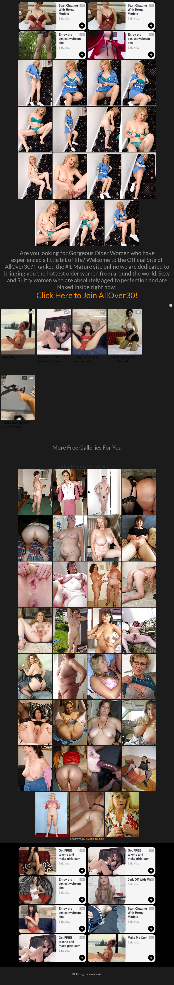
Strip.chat (64, 18)
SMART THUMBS (95, 839)
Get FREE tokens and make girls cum (54, 359)
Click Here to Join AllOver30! (87, 295)
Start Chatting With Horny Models (69, 9)
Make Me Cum (12, 357)
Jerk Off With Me (139, 879)
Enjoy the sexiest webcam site (70, 38)
